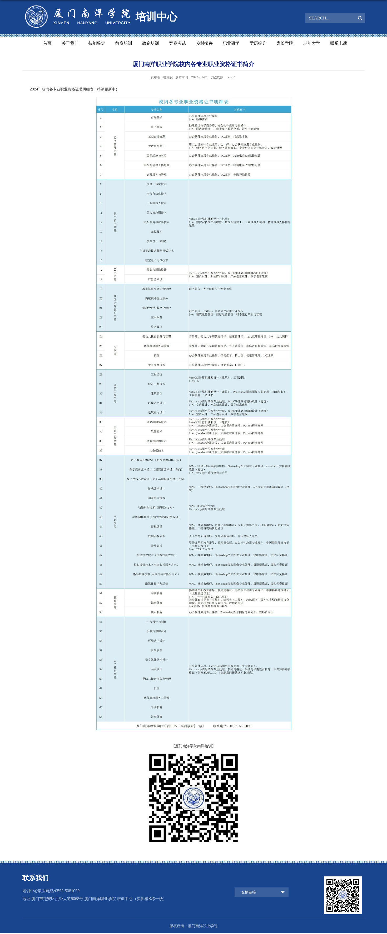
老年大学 (311, 43)
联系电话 (338, 43)
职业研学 (231, 43)
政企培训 (150, 43)
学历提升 (258, 43)
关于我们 (70, 43)
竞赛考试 (177, 43)
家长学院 (284, 43)
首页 (47, 43)
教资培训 (123, 43)
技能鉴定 (96, 43)
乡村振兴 (204, 43)
